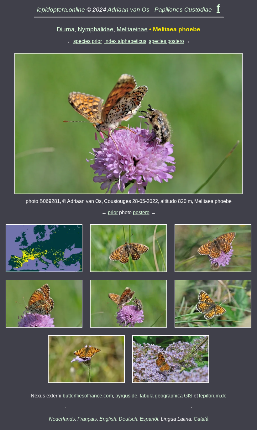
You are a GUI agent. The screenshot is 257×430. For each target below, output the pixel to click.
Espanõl (149, 419)
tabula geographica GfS (166, 395)
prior (113, 212)
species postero (166, 41)
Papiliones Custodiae (183, 9)
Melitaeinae (132, 29)
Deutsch (128, 419)
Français (87, 419)
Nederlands (62, 419)
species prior (87, 41)
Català (201, 419)
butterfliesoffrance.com (88, 395)
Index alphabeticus (125, 41)
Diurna (66, 29)
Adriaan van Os (128, 9)
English (107, 419)
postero (141, 212)
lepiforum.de (213, 395)
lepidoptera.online (61, 9)
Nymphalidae (95, 29)
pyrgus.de (126, 395)
